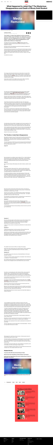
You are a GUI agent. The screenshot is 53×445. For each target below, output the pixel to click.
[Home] (26, 1)
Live (10, 1)
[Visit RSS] (41, 439)
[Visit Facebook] (36, 439)
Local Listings (21, 439)
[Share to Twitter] (28, 33)
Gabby (11, 93)
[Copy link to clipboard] (30, 33)
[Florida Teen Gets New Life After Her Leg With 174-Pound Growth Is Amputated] (26, 411)
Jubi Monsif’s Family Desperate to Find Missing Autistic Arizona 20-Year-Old (17, 374)
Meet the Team (5, 440)
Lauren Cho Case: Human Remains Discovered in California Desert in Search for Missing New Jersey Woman (17, 357)
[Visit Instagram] (39, 439)
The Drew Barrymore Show (31, 441)
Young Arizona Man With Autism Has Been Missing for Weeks (14, 352)
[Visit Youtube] (40, 439)
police (20, 382)
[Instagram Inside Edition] (50, 1)
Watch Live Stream (22, 440)
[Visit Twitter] (37, 439)
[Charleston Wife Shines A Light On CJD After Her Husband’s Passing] (26, 399)
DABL (28, 443)
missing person (9, 382)
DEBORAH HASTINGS (8, 32)
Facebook (13, 439)
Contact (4, 441)
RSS (12, 442)
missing (13, 75)
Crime (5, 1)
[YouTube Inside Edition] (51, 1)
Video (8, 1)
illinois (13, 382)
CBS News (29, 440)
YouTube (13, 441)
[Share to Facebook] (26, 33)
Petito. (13, 93)
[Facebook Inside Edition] (47, 1)
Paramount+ (29, 439)
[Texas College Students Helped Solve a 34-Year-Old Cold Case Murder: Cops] (26, 417)
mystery (23, 382)
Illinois (19, 42)
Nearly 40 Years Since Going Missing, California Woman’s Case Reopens (16, 354)
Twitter (12, 440)
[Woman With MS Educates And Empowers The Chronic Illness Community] (26, 405)
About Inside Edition (6, 439)
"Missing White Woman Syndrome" (19, 92)
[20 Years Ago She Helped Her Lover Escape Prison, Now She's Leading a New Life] (26, 392)
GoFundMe (23, 201)
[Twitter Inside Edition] (48, 1)
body (16, 382)
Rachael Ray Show (30, 442)
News (2, 1)
